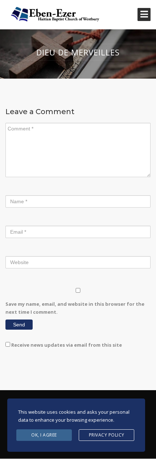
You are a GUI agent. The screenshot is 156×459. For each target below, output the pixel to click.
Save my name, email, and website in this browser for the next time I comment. (74, 308)
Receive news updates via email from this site (66, 345)
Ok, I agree (44, 435)
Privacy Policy (106, 435)
